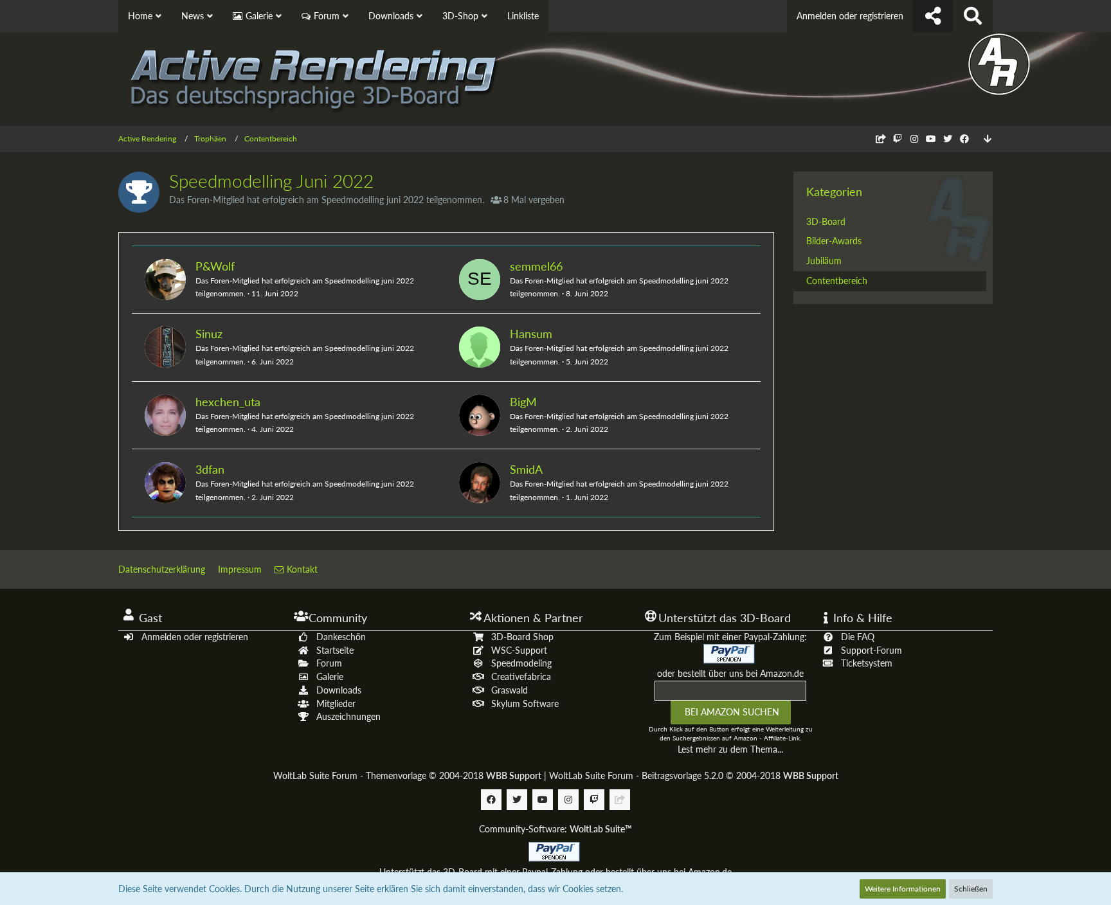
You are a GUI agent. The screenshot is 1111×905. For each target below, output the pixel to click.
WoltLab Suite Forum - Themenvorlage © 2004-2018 (407, 775)
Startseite (335, 650)
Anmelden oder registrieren (850, 15)
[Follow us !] (933, 16)
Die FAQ (857, 636)
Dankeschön (341, 636)
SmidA (526, 469)
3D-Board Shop (522, 636)
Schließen (971, 888)
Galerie (329, 676)
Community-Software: (555, 828)
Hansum (531, 334)
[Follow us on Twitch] (897, 138)
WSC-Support (519, 650)
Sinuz (208, 334)
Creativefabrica (521, 676)
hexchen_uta (227, 402)
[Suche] (973, 16)
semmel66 (536, 266)
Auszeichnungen (348, 716)
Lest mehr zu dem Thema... (730, 749)
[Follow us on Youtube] (931, 138)
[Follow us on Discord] (881, 138)
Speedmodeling (521, 663)
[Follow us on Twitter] (948, 138)
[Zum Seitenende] (987, 139)
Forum (329, 663)
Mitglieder (336, 703)
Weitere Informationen (903, 888)
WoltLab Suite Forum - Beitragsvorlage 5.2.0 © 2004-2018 (693, 775)
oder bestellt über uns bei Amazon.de (730, 673)
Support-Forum (871, 650)
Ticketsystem (866, 663)
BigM (523, 402)
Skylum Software (525, 703)
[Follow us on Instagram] (914, 138)
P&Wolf (215, 266)
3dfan (209, 469)
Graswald (509, 690)
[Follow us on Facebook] (964, 138)
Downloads (338, 690)
